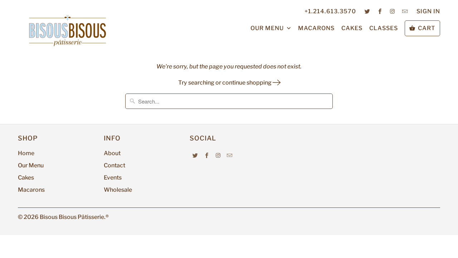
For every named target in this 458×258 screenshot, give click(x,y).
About (112, 153)
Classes (383, 28)
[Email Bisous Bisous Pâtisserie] (405, 11)
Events (113, 177)
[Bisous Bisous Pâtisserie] (68, 30)
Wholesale (118, 189)
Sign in (428, 11)
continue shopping (247, 82)
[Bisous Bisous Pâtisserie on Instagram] (392, 11)
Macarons (316, 28)
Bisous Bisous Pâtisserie (72, 217)
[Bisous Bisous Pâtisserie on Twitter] (367, 11)
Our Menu (267, 28)
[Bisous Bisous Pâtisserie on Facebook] (380, 11)
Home (26, 153)
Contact (114, 165)
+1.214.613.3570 (330, 11)
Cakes (351, 28)
